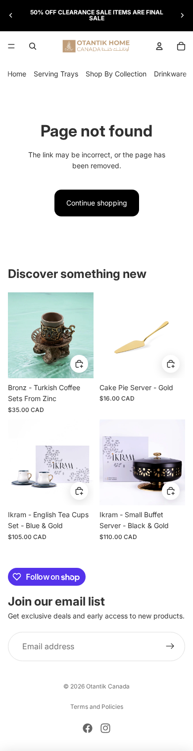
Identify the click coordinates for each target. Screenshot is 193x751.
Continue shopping (96, 203)
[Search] (33, 46)
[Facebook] (88, 728)
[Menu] (11, 46)
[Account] (159, 46)
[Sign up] (170, 646)
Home (16, 73)
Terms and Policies (96, 706)
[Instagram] (105, 728)
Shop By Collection (116, 73)
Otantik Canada (108, 686)
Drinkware (170, 73)
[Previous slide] (11, 15)
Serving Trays (56, 73)
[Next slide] (182, 15)
